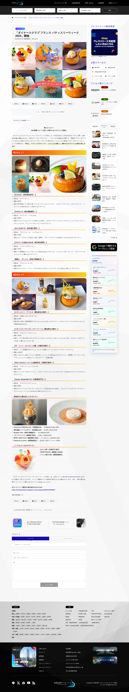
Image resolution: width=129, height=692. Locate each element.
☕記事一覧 (114, 237)
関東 (13, 619)
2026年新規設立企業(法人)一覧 (74, 667)
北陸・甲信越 (15, 616)
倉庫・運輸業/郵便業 (71, 622)
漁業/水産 (107, 616)
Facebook (24, 683)
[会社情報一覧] (24, 657)
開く (28, 120)
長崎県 (32, 634)
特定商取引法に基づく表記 (73, 652)
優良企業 (97, 67)
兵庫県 (28, 625)
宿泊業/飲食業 (108, 613)
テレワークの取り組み (72, 660)
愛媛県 (58, 628)
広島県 (27, 628)
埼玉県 (29, 619)
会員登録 (101, 3)
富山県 (28, 616)
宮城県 (28, 613)
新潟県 (22, 616)
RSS (34, 683)
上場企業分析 (76, 3)
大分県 (42, 634)
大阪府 (18, 625)
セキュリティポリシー (45, 667)
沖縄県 (59, 634)
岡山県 (32, 628)
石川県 (33, 616)
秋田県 (33, 613)
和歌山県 (44, 625)
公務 (92, 611)
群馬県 (50, 619)
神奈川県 (23, 619)
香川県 (48, 628)
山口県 (21, 628)
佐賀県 (27, 634)
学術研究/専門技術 (96, 613)
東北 (13, 613)
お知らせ (41, 671)
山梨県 (44, 616)
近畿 (13, 625)
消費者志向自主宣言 (71, 656)
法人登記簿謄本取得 (71, 671)
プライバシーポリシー (45, 663)
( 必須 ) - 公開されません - (21, 557)
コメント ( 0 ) (30, 538)
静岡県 (23, 622)
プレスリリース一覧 (60, 3)
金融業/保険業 (95, 622)
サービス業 (69, 611)
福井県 (38, 616)
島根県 (37, 628)
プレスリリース (20, 28)
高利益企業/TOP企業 (100, 72)
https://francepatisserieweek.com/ (73, 476)
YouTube (29, 683)
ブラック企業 (111, 76)
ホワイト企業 (98, 76)
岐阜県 (28, 622)
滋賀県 (39, 625)
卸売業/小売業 (82, 613)
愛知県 (18, 622)
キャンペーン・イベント (36, 510)
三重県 (33, 622)
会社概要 (68, 648)
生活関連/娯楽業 (83, 622)
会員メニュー (113, 3)
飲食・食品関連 (26, 510)
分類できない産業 (109, 611)
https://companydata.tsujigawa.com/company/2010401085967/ (33, 490)
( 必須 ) (16, 552)
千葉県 (35, 619)
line (14, 683)
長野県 (49, 616)
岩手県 (23, 613)
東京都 (18, 619)
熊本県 (37, 634)
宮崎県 (48, 634)
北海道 (14, 611)
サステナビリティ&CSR (72, 663)
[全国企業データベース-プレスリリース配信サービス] (17, 3)
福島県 (44, 613)
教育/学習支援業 (95, 616)
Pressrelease (19, 510)
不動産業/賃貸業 (82, 611)
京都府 (23, 625)
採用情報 (41, 656)
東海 (13, 622)
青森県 (18, 613)
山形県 (39, 613)
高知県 (15, 631)
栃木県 (40, 619)
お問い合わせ (89, 3)
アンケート (42, 652)
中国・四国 (15, 628)
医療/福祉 (68, 613)
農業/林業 (68, 619)
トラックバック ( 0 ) (67, 538)
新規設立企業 (111, 67)
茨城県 (45, 619)
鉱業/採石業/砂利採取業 (87, 625)
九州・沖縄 (15, 634)
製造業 (80, 619)
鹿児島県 (53, 634)
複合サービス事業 (96, 619)
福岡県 (21, 634)
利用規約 (41, 660)
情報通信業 (81, 616)
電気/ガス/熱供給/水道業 (72, 625)
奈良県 (33, 625)
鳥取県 (42, 628)
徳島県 (53, 628)
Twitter (19, 683)
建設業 (67, 616)
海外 (13, 637)
